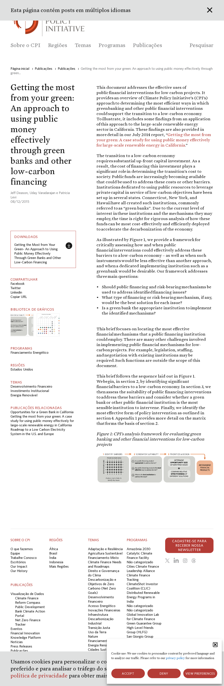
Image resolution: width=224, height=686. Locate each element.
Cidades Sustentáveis (103, 649)
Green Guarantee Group (144, 623)
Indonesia (56, 562)
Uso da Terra (97, 632)
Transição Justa (99, 628)
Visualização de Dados (27, 594)
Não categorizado (140, 562)
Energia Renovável (23, 395)
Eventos (16, 629)
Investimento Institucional (29, 391)
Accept (128, 673)
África (53, 549)
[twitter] (167, 560)
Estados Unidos (21, 369)
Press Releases (21, 646)
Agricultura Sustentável (105, 553)
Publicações (19, 651)
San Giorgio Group (140, 636)
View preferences (200, 673)
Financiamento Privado (104, 641)
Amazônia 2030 (138, 549)
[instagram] (185, 560)
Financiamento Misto (103, 558)
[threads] (193, 560)
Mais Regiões (59, 566)
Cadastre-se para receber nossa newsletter (189, 545)
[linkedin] (176, 561)
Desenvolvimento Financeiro (31, 386)
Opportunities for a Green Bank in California (42, 412)
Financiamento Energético (29, 352)
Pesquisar (201, 45)
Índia (52, 558)
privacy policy (175, 658)
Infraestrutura (98, 614)
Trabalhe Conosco (23, 558)
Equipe (15, 553)
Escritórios (18, 562)
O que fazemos (21, 549)
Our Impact (18, 566)
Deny (164, 673)
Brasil (53, 553)
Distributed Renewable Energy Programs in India (143, 597)
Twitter (15, 288)
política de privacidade (39, 675)
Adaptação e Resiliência (105, 549)
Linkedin (16, 292)
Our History (19, 571)
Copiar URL (18, 297)
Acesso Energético (102, 606)
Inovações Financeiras (104, 610)
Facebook (17, 283)
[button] (215, 644)
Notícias (16, 642)
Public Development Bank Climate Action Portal (30, 611)
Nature (93, 636)
